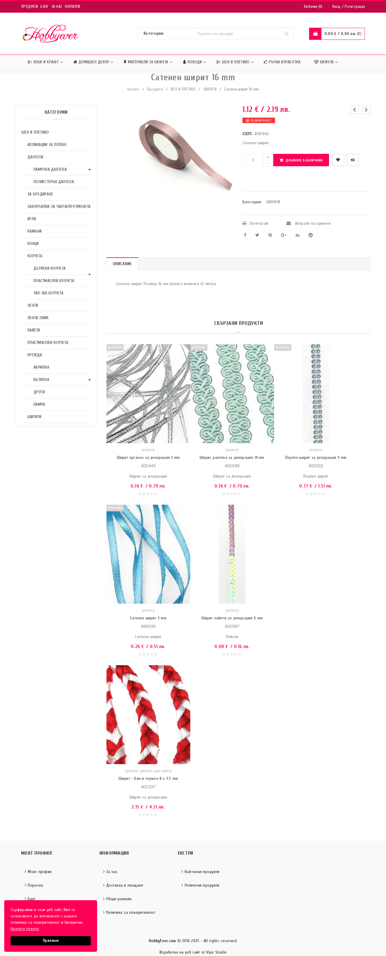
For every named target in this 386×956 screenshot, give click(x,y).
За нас (57, 6)
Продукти (29, 6)
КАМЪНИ (34, 231)
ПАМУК (39, 404)
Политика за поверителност (130, 912)
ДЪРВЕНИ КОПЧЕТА (49, 268)
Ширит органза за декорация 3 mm (148, 457)
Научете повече (25, 928)
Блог (44, 6)
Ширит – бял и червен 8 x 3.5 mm (148, 778)
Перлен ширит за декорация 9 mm (315, 457)
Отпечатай (258, 223)
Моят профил (40, 871)
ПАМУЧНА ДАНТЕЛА (50, 169)
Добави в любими (338, 160)
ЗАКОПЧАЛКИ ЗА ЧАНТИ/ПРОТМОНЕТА (59, 206)
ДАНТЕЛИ (35, 157)
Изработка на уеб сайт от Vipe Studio (193, 952)
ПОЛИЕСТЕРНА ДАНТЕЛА (53, 181)
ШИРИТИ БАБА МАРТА (156, 771)
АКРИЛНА (41, 367)
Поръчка (35, 885)
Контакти (72, 6)
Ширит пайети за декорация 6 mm (232, 618)
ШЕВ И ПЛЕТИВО (183, 89)
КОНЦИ (33, 243)
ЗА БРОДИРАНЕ (40, 194)
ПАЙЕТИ (33, 330)
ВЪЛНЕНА (41, 379)
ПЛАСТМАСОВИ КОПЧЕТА (53, 280)
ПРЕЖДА (34, 354)
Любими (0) (313, 6)
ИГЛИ (31, 218)
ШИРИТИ (210, 89)
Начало (133, 89)
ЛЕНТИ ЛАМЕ (38, 317)
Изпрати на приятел (312, 223)
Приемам (51, 941)
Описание (122, 263)
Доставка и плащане (125, 885)
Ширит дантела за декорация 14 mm (232, 457)
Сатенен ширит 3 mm (148, 618)
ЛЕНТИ (32, 305)
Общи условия (118, 898)
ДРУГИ (39, 392)
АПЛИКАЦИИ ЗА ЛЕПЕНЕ (47, 144)
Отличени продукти (202, 885)
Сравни (353, 160)
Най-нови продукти (202, 871)
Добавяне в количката (304, 160)
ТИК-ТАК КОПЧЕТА (48, 293)
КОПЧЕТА (34, 256)
